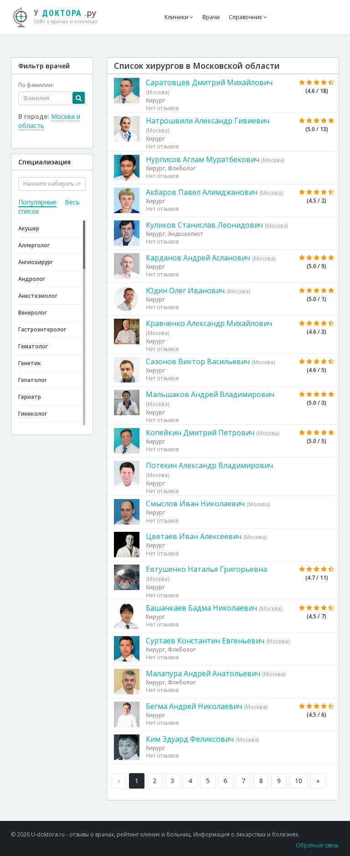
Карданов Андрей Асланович (198, 258)
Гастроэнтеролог (42, 329)
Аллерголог (34, 245)
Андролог (31, 279)
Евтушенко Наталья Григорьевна (206, 569)
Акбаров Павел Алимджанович (201, 192)
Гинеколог (32, 414)
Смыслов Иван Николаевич (195, 504)
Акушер (28, 228)
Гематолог (33, 346)
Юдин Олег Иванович (185, 290)
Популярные (37, 202)
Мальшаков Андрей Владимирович (210, 394)
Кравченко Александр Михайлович (209, 323)
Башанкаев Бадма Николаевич (201, 608)
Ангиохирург (35, 262)
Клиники (177, 17)
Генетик (29, 363)
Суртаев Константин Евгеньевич (205, 641)
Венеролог (32, 312)
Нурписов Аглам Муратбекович (202, 159)
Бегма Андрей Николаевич (194, 706)
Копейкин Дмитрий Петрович (200, 433)
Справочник (246, 17)
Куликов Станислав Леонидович (204, 225)
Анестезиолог (37, 296)
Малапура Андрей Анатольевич (203, 673)
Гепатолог (32, 380)
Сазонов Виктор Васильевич (198, 362)
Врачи (211, 17)
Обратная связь (317, 845)
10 (298, 780)
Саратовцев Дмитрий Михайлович (209, 82)
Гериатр (29, 397)
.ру (66, 16)
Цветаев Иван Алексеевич (194, 536)
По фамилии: (36, 85)
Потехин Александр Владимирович (209, 465)
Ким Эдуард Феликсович (190, 739)
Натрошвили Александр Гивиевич (207, 121)
